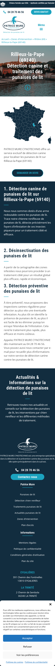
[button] (50, 604)
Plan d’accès (27, 525)
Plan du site (28, 561)
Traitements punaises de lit (27, 506)
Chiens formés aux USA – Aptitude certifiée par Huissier (31, 3)
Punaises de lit (27, 494)
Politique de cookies (14, 662)
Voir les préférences (27, 655)
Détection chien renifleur (27, 500)
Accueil (5, 39)
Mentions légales (27, 542)
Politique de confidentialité (36, 662)
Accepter (27, 638)
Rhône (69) (39, 39)
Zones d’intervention (21, 39)
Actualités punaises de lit (27, 512)
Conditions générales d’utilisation (27, 554)
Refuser (27, 646)
